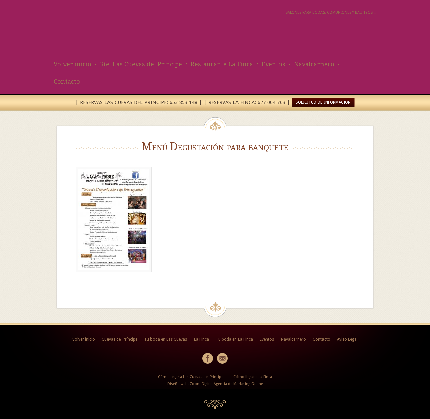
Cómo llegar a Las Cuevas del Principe (190, 377)
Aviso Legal (347, 339)
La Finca (201, 339)
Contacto (67, 81)
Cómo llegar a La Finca (252, 377)
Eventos (273, 64)
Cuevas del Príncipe (119, 339)
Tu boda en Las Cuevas (165, 339)
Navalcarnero (314, 64)
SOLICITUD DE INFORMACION (323, 102)
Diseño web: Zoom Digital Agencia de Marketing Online (215, 384)
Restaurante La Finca (222, 64)
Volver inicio (72, 64)
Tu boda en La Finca (234, 339)
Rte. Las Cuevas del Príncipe (141, 64)
